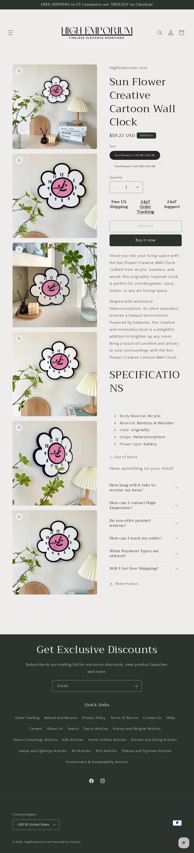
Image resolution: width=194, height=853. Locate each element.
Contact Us (152, 718)
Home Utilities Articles (107, 740)
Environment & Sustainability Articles (97, 762)
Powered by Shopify (67, 842)
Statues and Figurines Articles (147, 751)
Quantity (116, 177)
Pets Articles (106, 751)
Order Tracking (27, 718)
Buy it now (146, 240)
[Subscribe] (136, 686)
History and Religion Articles (137, 729)
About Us (55, 729)
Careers (36, 729)
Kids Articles (73, 740)
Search (73, 729)
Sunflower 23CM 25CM (137, 156)
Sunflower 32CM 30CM (138, 167)
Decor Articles (96, 729)
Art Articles (81, 751)
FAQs (171, 718)
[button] (10, 32)
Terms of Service (124, 718)
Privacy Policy (94, 718)
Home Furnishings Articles (35, 740)
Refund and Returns (60, 718)
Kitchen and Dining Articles (154, 740)
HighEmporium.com (38, 842)
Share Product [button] (127, 584)
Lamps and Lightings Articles (43, 751)
